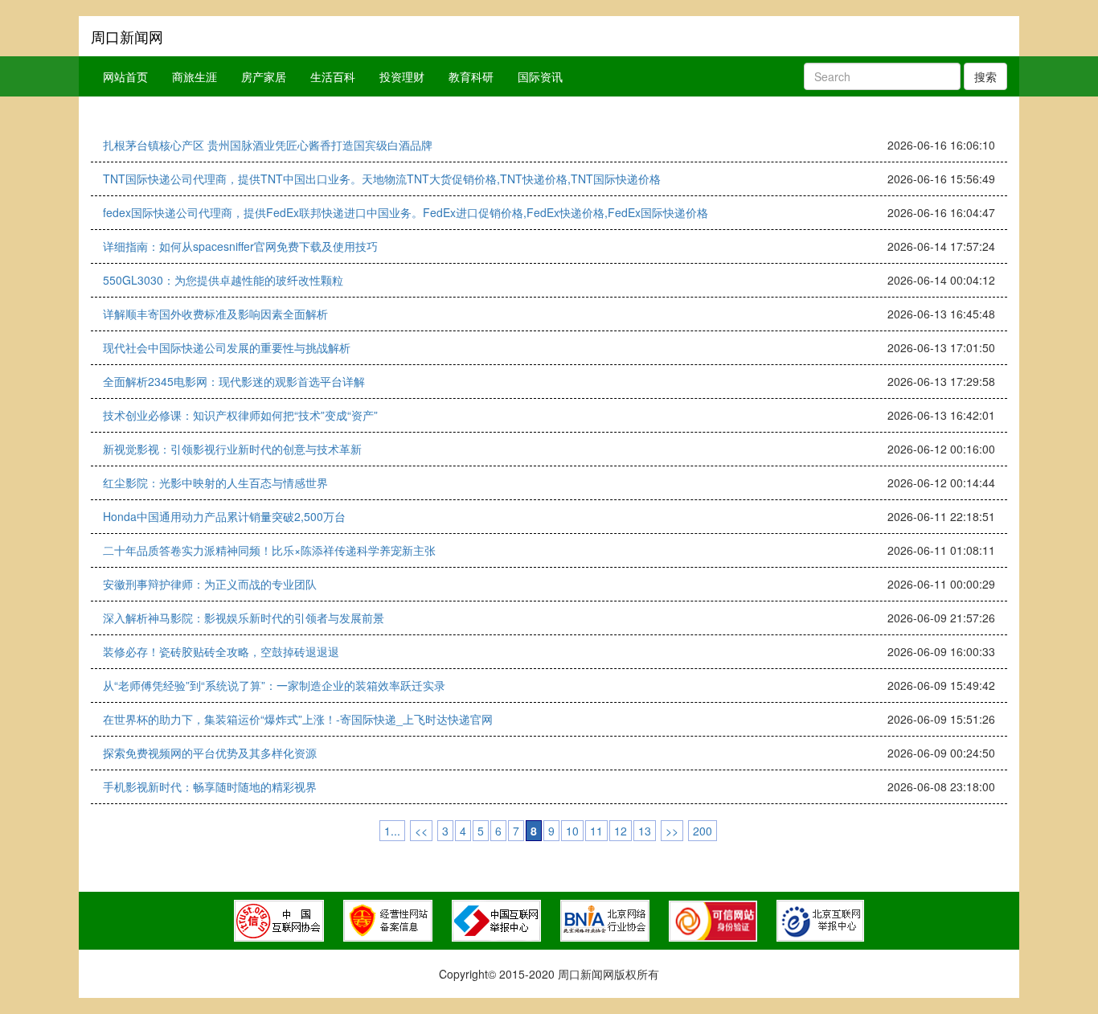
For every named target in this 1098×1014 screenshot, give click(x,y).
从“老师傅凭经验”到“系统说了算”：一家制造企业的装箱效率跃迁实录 (274, 685)
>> (672, 831)
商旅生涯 (194, 76)
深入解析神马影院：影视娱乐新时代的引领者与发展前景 (243, 618)
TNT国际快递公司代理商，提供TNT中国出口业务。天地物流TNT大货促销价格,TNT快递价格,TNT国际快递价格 (382, 178)
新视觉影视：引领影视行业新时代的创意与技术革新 (232, 449)
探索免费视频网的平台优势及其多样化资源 (210, 753)
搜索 (985, 76)
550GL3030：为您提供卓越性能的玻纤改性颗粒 (223, 280)
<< (421, 831)
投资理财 (401, 76)
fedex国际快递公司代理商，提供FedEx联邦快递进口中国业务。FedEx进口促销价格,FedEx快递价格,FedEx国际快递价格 (405, 212)
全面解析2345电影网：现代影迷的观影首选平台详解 (234, 381)
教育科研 (471, 76)
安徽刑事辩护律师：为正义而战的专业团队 (210, 584)
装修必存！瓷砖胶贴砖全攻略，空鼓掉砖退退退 (221, 651)
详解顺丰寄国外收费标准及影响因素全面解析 (215, 314)
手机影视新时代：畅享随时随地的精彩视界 (210, 786)
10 (572, 831)
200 (702, 831)
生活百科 (332, 76)
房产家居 (263, 76)
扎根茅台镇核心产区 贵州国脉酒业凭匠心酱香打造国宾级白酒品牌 (267, 145)
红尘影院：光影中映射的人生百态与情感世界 (215, 482)
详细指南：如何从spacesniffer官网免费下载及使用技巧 (240, 246)
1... (392, 831)
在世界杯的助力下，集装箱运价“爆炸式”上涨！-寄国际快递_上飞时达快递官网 (298, 719)
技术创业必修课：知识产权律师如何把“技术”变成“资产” (240, 415)
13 (644, 831)
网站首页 (125, 76)
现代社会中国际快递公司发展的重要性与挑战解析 (226, 347)
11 (596, 831)
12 (620, 831)
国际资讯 (540, 76)
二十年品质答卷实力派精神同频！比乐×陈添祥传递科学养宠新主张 (269, 550)
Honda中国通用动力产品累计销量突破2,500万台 (224, 516)
